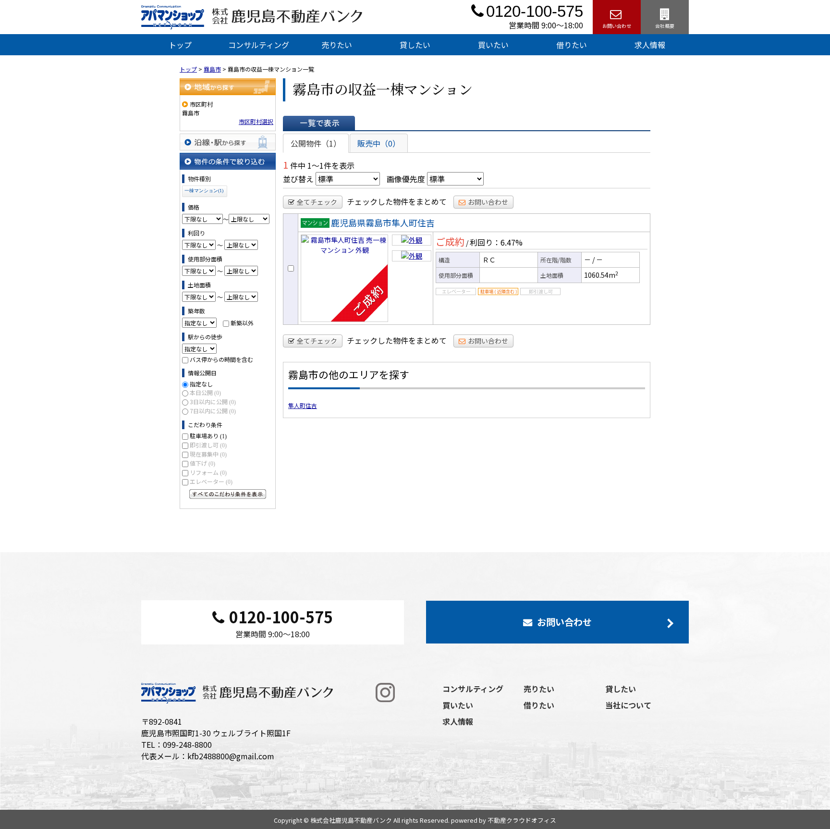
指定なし (201, 384)
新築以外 (242, 323)
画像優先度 (406, 179)
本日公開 (205, 392)
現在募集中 (208, 454)
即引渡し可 (208, 445)
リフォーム (208, 472)
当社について (628, 705)
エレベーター (211, 481)
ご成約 (450, 241)
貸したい (415, 44)
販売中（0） (378, 143)
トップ (180, 44)
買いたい (493, 44)
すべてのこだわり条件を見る (227, 494)
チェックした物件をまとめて (397, 201)
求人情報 (650, 44)
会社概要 (664, 25)
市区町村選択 (256, 121)
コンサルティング (258, 44)
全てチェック (317, 202)
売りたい (336, 44)
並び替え (298, 179)
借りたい (571, 44)
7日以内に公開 (213, 411)
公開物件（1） (316, 143)
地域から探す (228, 86)
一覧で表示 (319, 123)
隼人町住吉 (302, 405)
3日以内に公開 (213, 401)
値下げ (202, 463)
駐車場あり (208, 436)
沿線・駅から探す (228, 142)
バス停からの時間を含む (221, 359)
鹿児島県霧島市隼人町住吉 (383, 222)
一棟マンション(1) (203, 190)
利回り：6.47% (496, 242)
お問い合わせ (616, 25)
